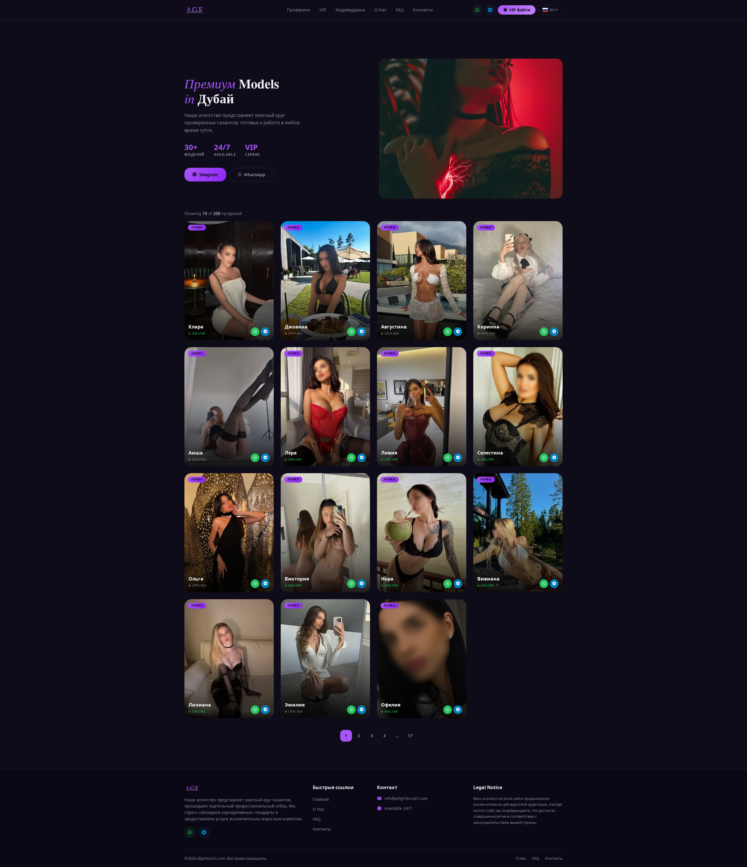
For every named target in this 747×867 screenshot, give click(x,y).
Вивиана (488, 579)
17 (410, 735)
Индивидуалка (350, 10)
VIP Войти (519, 10)
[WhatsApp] (477, 10)
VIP (323, 10)
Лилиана (200, 705)
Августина (394, 327)
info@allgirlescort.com (406, 798)
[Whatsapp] (255, 331)
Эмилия (295, 705)
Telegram (208, 174)
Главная (321, 799)
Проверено (298, 10)
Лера (291, 453)
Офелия (390, 705)
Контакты (423, 10)
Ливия (389, 453)
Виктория (297, 579)
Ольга (196, 579)
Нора (387, 579)
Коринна (488, 327)
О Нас (380, 10)
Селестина (490, 453)
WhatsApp (254, 174)
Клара (196, 327)
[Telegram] (490, 10)
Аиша (196, 453)
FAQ (400, 10)
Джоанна (296, 327)
